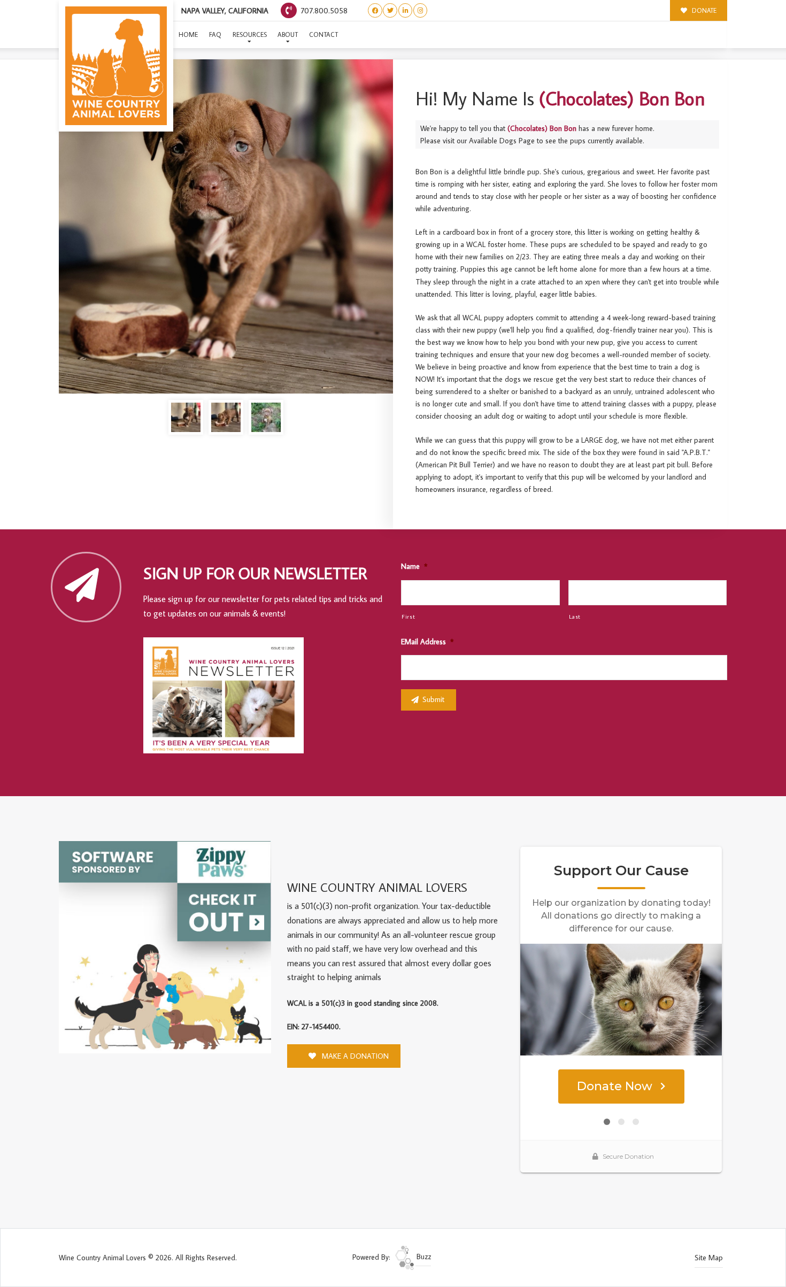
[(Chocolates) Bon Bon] (226, 226)
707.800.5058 (323, 10)
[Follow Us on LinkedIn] (405, 10)
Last (575, 616)
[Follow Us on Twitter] (390, 10)
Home (188, 34)
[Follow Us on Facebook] (375, 10)
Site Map (709, 1257)
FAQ (215, 34)
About (288, 34)
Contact (323, 34)
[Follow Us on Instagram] (420, 10)
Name (414, 566)
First (408, 616)
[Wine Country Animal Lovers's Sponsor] (165, 946)
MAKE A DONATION (354, 1056)
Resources (250, 34)
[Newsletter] (228, 697)
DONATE (703, 10)
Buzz (422, 1256)
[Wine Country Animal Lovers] (116, 65)
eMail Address (427, 641)
